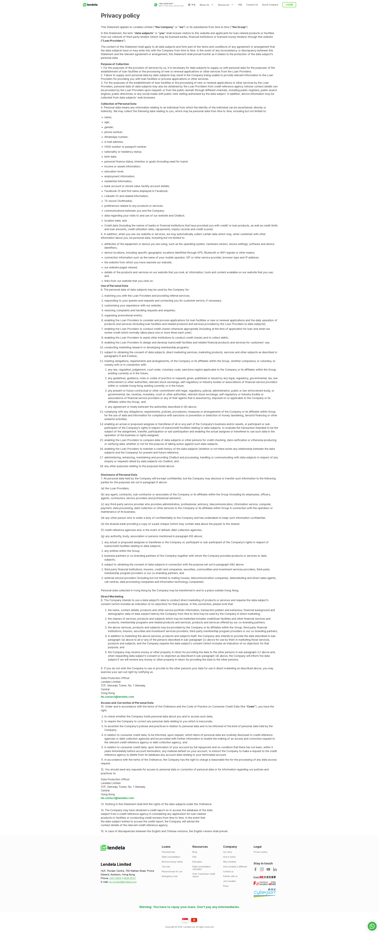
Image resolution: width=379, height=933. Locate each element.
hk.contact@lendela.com (117, 696)
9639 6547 (129, 878)
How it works (229, 857)
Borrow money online (172, 862)
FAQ (240, 5)
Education (197, 862)
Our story (227, 852)
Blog (194, 852)
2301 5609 (115, 878)
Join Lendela (229, 881)
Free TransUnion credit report (203, 875)
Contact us (228, 871)
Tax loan (166, 866)
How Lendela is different (235, 866)
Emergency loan (170, 876)
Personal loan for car (172, 871)
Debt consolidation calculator (201, 867)
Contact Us (252, 5)
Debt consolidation (171, 857)
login (289, 4)
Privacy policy (260, 852)
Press (226, 886)
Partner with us (230, 876)
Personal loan (168, 852)
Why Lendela (229, 862)
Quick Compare (270, 5)
